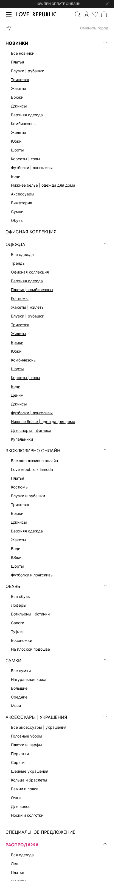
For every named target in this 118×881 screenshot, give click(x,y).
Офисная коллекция (30, 272)
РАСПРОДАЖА (22, 844)
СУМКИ (13, 660)
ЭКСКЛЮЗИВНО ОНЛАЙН (32, 450)
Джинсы (19, 404)
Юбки (16, 351)
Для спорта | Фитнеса (31, 430)
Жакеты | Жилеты (27, 307)
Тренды (18, 263)
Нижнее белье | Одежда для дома (43, 421)
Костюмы (20, 298)
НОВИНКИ (16, 43)
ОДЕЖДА (15, 244)
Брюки (17, 342)
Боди (15, 386)
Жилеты (18, 333)
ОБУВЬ (12, 586)
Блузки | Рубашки (27, 316)
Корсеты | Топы (25, 377)
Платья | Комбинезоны (32, 289)
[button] (57, 28)
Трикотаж (20, 79)
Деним (17, 395)
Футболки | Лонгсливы (32, 412)
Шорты (17, 368)
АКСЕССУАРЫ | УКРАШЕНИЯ (36, 717)
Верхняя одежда (27, 280)
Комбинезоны (23, 360)
